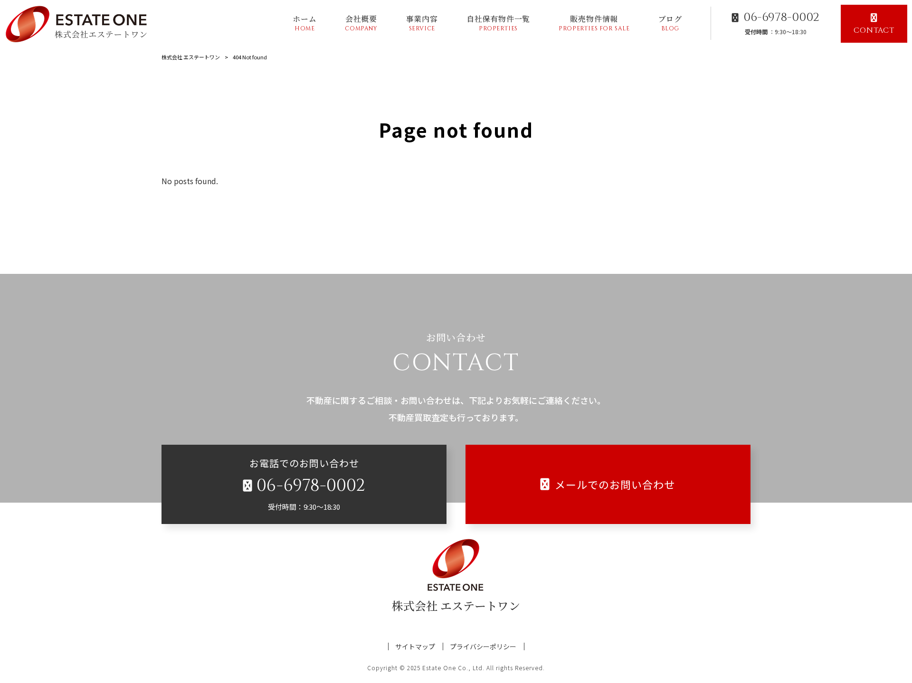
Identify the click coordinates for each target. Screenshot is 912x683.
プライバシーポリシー (483, 647)
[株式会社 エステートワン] (79, 23)
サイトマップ (415, 647)
